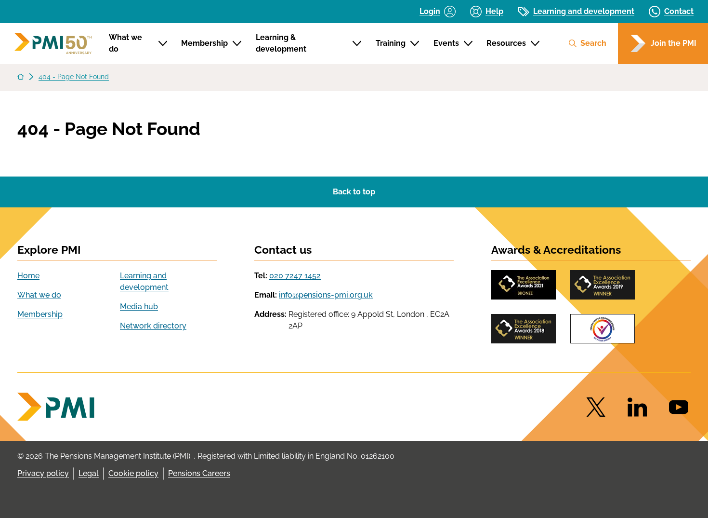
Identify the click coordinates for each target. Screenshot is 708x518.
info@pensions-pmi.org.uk (326, 295)
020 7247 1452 (295, 275)
